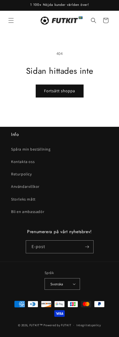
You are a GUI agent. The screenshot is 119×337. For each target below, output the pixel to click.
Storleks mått (23, 199)
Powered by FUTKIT (57, 325)
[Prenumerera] (87, 246)
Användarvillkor (25, 186)
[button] (11, 20)
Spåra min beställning (31, 149)
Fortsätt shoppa (59, 90)
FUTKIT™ (36, 325)
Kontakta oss (23, 161)
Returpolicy (21, 174)
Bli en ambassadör (27, 211)
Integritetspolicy (88, 325)
